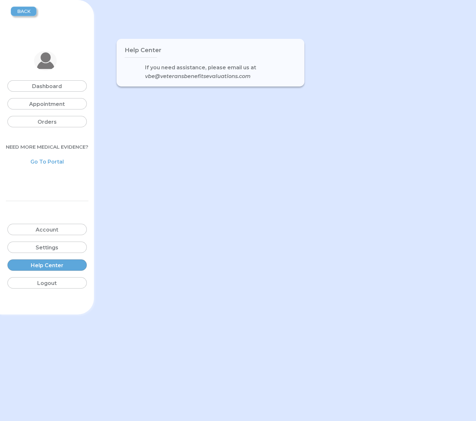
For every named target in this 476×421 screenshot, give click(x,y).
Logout (47, 283)
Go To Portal (47, 162)
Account (47, 230)
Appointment (47, 104)
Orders (47, 122)
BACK (23, 11)
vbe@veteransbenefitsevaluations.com (198, 76)
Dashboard (47, 86)
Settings (47, 248)
